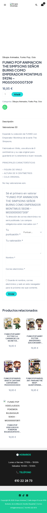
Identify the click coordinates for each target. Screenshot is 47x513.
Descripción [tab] (7, 121)
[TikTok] (23, 495)
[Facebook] (20, 495)
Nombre (10, 257)
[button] (36, 4)
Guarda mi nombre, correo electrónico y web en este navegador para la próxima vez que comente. (23, 284)
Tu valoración (14, 240)
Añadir (17, 94)
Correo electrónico (15, 269)
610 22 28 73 (23, 480)
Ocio (34, 57)
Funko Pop (25, 57)
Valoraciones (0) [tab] (9, 127)
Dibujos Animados (10, 57)
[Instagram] (27, 495)
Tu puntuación (13, 232)
